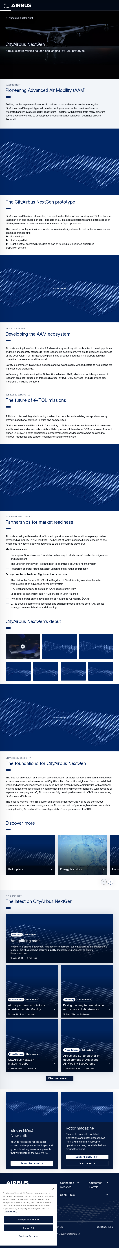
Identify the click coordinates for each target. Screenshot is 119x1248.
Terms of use (57, 1227)
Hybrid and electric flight (20, 18)
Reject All (28, 1228)
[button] (59, 162)
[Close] (53, 1188)
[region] (28, 1215)
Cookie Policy (10, 1211)
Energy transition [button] (71, 869)
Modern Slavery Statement (63, 1234)
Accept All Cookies (28, 1219)
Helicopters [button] (15, 869)
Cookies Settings (29, 1236)
